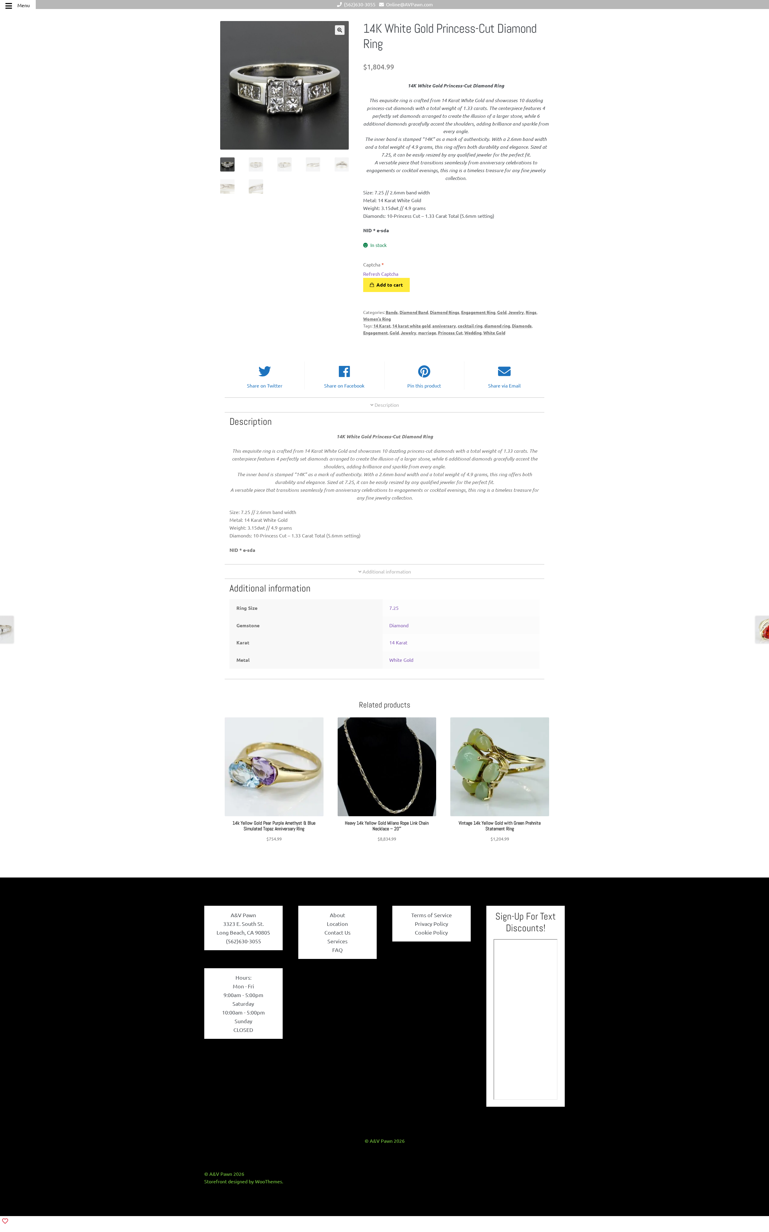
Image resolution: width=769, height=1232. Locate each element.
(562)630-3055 (359, 4)
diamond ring (497, 325)
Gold (501, 312)
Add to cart (389, 284)
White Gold (494, 332)
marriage (427, 332)
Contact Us (337, 932)
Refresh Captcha (380, 274)
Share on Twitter (264, 385)
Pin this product (424, 385)
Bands (392, 312)
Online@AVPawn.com (409, 4)
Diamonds (522, 325)
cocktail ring (470, 325)
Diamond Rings (444, 312)
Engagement (375, 332)
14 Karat (382, 325)
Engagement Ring (478, 312)
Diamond (399, 625)
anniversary (444, 325)
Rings (531, 312)
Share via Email (504, 385)
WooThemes (268, 1181)
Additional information (386, 571)
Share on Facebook (344, 385)
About (337, 915)
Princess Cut (450, 332)
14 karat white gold (411, 325)
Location (337, 923)
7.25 (394, 608)
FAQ (337, 950)
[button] (340, 30)
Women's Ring (377, 318)
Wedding (473, 332)
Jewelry (516, 312)
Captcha (373, 264)
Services (337, 941)
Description (386, 405)
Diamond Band (414, 312)
